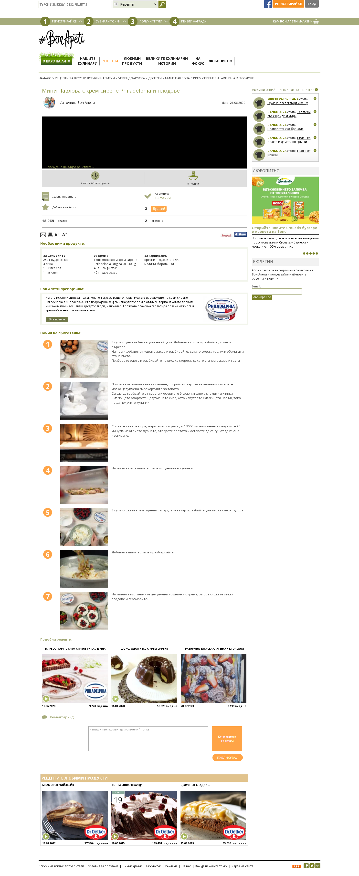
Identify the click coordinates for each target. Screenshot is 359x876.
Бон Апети (86, 102)
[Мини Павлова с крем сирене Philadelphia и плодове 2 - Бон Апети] (84, 401)
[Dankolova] (259, 116)
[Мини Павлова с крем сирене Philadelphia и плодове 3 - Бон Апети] (84, 443)
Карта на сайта (242, 866)
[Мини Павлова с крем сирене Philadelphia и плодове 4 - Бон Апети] (84, 485)
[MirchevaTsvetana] (259, 103)
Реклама (171, 866)
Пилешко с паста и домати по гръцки (289, 140)
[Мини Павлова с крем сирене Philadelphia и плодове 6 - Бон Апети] (84, 569)
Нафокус (198, 61)
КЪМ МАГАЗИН (293, 21)
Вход (311, 4)
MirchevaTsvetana (282, 99)
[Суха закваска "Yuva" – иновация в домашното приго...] (304, 253)
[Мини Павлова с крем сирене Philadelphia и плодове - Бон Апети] (84, 359)
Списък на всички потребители (61, 866)
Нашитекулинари (87, 61)
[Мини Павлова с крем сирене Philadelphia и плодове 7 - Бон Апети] (84, 611)
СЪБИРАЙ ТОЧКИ (107, 21)
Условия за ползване (103, 866)
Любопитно (220, 61)
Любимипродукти (132, 61)
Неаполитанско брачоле (285, 129)
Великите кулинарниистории (167, 61)
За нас (186, 866)
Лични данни (132, 866)
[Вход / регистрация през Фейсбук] (268, 4)
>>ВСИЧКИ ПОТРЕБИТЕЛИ (297, 90)
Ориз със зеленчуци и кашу (287, 103)
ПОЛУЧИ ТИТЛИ (150, 21)
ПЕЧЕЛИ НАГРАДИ (194, 21)
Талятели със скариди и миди (289, 114)
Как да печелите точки (211, 866)
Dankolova (276, 112)
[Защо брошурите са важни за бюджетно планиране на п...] (317, 253)
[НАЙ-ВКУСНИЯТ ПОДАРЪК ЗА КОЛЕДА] (310, 253)
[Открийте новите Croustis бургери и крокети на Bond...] (307, 253)
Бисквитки (153, 866)
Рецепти (110, 61)
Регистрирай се (288, 4)
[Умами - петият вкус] (313, 253)
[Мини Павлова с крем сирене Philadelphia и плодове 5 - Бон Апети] (84, 527)
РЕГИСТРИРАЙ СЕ (64, 21)
